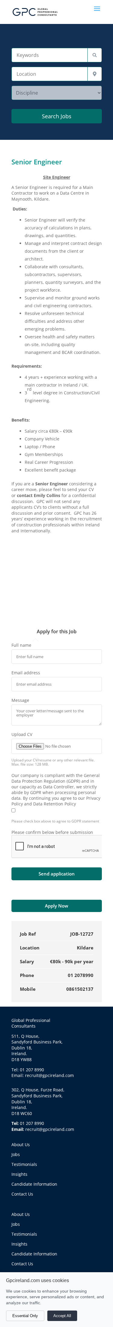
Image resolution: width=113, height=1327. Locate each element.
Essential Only (25, 1316)
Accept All (62, 1316)
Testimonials (24, 1164)
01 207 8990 (32, 1123)
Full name (21, 645)
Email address (25, 672)
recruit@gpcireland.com (49, 1129)
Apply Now (56, 906)
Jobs (15, 1154)
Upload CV (21, 734)
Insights (19, 1174)
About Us (20, 1144)
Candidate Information (34, 1184)
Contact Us (22, 1194)
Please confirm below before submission (52, 832)
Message (20, 700)
